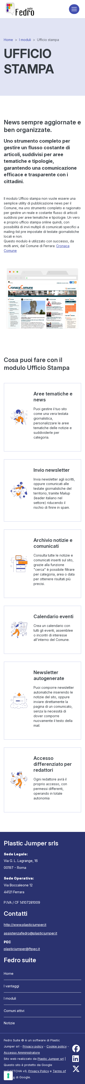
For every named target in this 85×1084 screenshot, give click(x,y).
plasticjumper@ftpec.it (22, 949)
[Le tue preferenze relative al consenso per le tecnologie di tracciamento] (8, 1075)
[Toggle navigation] (74, 9)
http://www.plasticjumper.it (25, 925)
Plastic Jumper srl (51, 1059)
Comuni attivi (14, 1011)
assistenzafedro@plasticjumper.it (30, 933)
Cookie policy (57, 1046)
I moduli (25, 40)
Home (8, 40)
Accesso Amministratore (22, 1052)
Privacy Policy (38, 1071)
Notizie (9, 1023)
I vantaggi (11, 986)
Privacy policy (33, 1046)
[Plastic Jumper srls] (20, 9)
